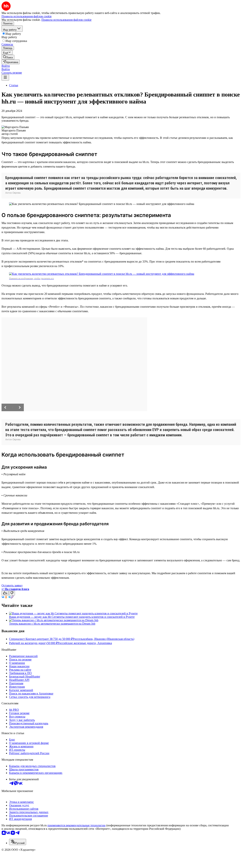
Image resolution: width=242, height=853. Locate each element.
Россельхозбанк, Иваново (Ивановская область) (103, 639)
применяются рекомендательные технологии (76, 825)
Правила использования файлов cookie (66, 19)
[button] (6, 65)
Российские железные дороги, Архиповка (85, 643)
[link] (8, 57)
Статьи (13, 85)
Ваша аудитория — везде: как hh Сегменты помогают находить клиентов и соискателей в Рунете (72, 616)
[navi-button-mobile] (5, 77)
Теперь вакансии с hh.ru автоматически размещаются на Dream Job (52, 623)
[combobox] (17, 842)
